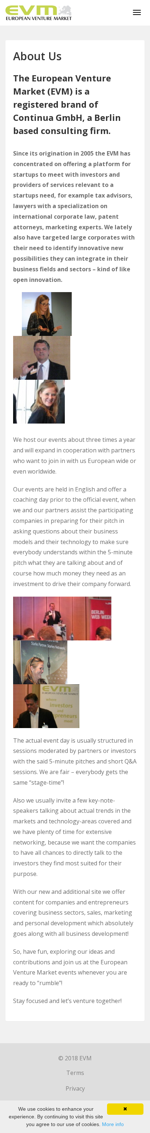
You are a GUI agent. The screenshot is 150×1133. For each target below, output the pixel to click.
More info (113, 1124)
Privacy (75, 1088)
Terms (75, 1073)
